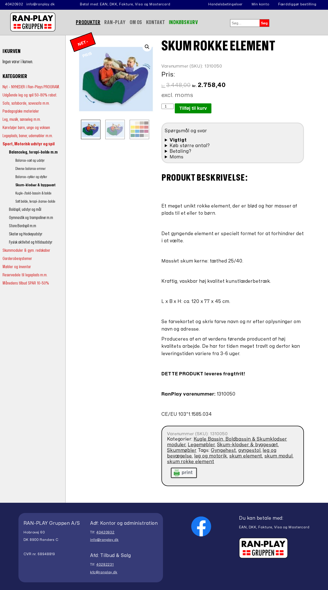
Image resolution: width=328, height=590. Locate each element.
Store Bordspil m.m (22, 226)
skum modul (278, 456)
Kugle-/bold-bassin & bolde (33, 193)
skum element (245, 456)
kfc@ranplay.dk (103, 572)
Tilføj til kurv (193, 108)
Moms (177, 157)
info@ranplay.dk (40, 4)
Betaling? (180, 151)
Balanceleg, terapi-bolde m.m (33, 152)
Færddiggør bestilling (297, 4)
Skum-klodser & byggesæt (35, 185)
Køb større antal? (190, 146)
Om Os (136, 22)
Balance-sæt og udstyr (30, 160)
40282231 (105, 564)
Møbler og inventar (17, 267)
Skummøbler (182, 450)
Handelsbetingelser (225, 4)
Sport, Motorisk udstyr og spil (29, 144)
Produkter (88, 22)
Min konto (260, 4)
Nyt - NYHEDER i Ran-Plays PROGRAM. (31, 87)
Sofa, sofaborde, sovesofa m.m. (26, 103)
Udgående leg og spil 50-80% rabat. (30, 95)
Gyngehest (223, 450)
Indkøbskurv (183, 22)
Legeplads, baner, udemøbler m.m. (28, 136)
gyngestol (249, 450)
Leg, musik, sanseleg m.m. (22, 119)
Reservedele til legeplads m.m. (25, 275)
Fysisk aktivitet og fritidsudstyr (30, 242)
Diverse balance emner (30, 168)
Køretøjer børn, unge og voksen (26, 127)
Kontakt (155, 22)
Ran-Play (115, 22)
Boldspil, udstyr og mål (25, 209)
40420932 (14, 4)
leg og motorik (210, 456)
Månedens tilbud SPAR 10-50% (26, 283)
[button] (147, 46)
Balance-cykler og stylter (31, 177)
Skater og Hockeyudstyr (25, 234)
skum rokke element (190, 462)
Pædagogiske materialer (21, 111)
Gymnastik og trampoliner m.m (31, 218)
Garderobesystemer (17, 258)
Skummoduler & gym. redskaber (26, 250)
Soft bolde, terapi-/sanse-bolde (35, 201)
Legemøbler (201, 445)
